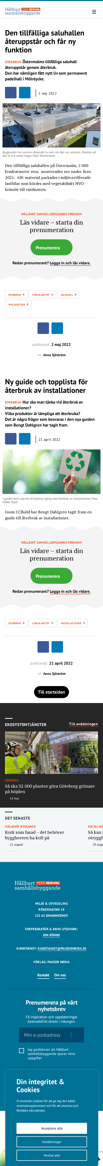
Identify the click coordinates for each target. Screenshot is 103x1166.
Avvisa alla (52, 1155)
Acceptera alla (51, 1128)
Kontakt (43, 975)
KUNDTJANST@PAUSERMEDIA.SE (62, 948)
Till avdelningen (83, 724)
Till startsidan (51, 692)
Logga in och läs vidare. (70, 262)
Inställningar (52, 1142)
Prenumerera (48, 248)
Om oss (60, 975)
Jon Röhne (51, 935)
